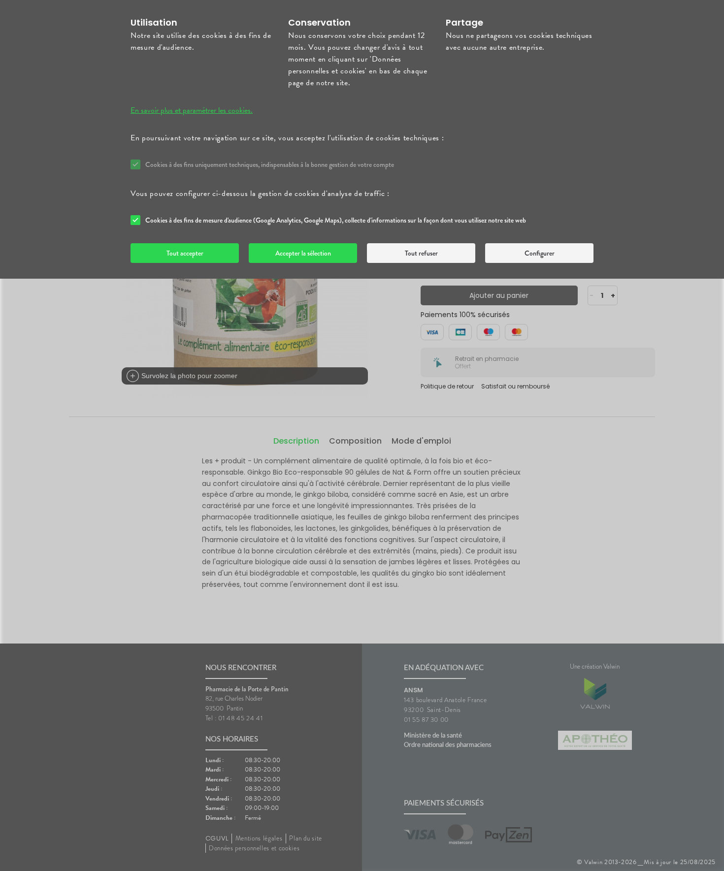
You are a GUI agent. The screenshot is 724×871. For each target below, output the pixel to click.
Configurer (540, 253)
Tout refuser (421, 253)
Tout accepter (184, 253)
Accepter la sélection (303, 253)
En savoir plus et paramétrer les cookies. (192, 110)
